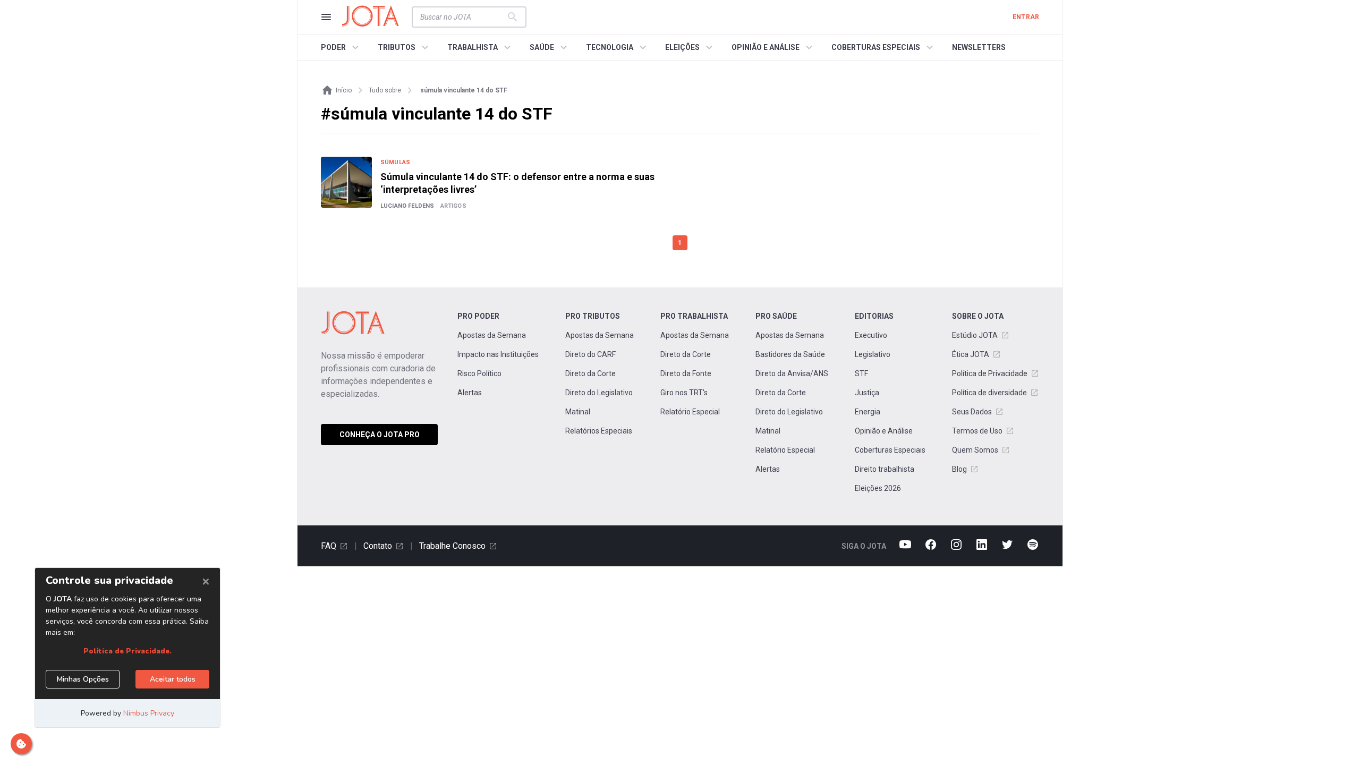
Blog (959, 469)
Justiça (867, 392)
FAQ (328, 546)
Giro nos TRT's (684, 392)
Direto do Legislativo (599, 392)
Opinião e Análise (884, 431)
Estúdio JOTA (975, 335)
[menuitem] (341, 47)
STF (861, 373)
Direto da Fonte (685, 373)
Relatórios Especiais (598, 431)
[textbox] (462, 17)
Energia (867, 411)
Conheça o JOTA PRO (379, 434)
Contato (377, 546)
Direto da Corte (590, 373)
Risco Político (479, 373)
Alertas (469, 392)
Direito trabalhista (884, 469)
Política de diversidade (989, 392)
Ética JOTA (970, 354)
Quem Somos (975, 450)
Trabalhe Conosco (452, 546)
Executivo (871, 335)
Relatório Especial (690, 411)
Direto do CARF (590, 354)
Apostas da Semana (491, 335)
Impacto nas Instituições (498, 354)
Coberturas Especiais (890, 450)
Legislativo (872, 354)
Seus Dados (972, 411)
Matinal (577, 411)
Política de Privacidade (989, 373)
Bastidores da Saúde (790, 354)
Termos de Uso (977, 431)
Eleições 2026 (878, 488)
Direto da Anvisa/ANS (791, 373)
